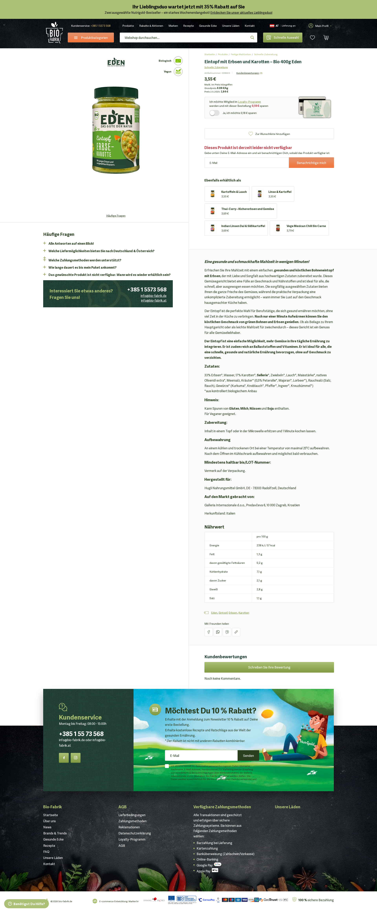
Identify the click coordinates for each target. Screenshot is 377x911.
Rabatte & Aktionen (151, 25)
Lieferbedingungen (131, 815)
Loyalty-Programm (249, 101)
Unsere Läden (230, 25)
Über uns (49, 821)
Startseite (209, 54)
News (47, 827)
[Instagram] (76, 758)
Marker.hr (134, 901)
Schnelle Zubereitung (265, 54)
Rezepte (188, 25)
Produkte (128, 25)
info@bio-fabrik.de (154, 295)
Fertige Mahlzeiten (241, 54)
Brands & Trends (55, 833)
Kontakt (250, 25)
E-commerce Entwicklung (113, 901)
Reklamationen (129, 827)
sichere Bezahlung (316, 899)
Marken (173, 25)
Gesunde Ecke (208, 25)
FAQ (46, 851)
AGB (122, 806)
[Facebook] (64, 758)
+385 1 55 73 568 (81, 733)
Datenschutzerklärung (134, 833)
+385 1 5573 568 (101, 25)
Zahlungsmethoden (132, 821)
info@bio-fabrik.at (154, 300)
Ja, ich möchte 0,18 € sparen (240, 113)
